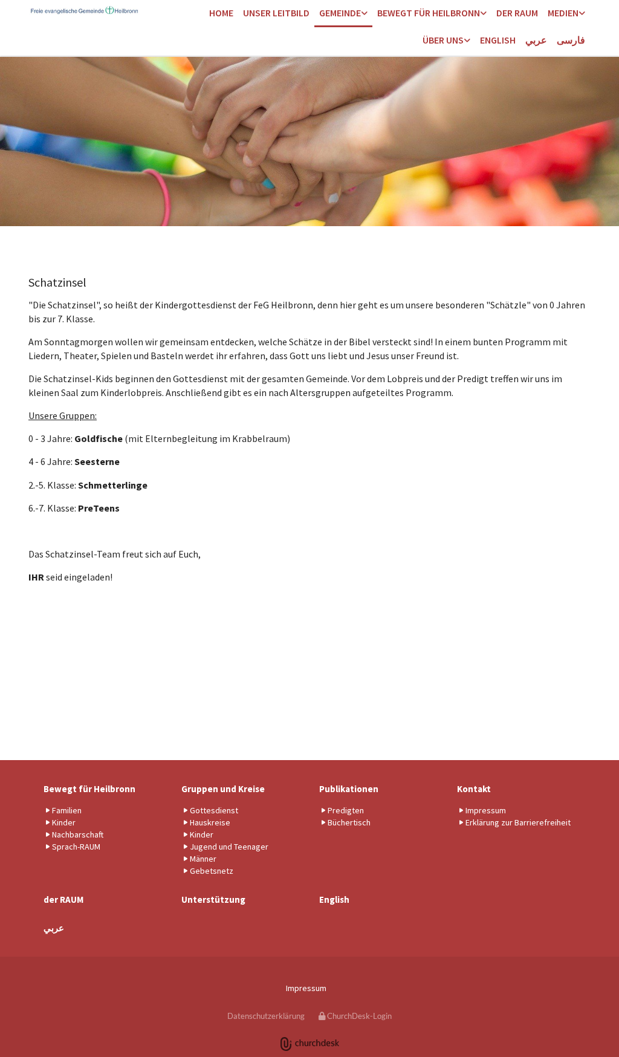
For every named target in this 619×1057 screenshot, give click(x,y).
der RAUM (517, 13)
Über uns (443, 40)
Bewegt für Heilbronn (428, 13)
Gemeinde (340, 13)
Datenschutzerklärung (266, 1016)
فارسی (571, 40)
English (498, 40)
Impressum (306, 988)
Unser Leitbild (276, 13)
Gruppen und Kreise (223, 789)
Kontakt (474, 789)
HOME (221, 13)
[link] (343, 13)
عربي (536, 40)
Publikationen (348, 789)
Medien (563, 13)
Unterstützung (213, 899)
